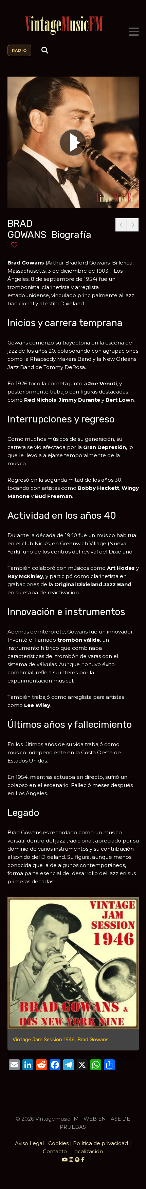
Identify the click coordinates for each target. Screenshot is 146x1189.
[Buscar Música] (44, 50)
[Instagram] (72, 1159)
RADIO (19, 50)
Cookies (58, 1143)
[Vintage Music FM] (73, 25)
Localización (87, 1151)
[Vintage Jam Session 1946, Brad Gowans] (73, 963)
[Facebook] (82, 1159)
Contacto (55, 1151)
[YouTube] (65, 1159)
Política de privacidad (100, 1143)
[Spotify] (77, 1159)
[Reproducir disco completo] (73, 142)
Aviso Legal (29, 1143)
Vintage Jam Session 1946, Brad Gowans (61, 1040)
